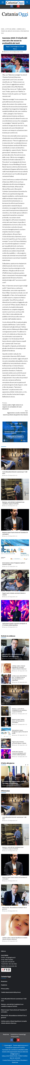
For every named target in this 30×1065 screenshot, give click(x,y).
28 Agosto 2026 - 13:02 (13, 505)
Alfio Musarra (7, 51)
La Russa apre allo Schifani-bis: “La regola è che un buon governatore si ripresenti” (19, 678)
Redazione (6, 475)
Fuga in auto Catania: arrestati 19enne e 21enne (19, 742)
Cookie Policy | (7, 1060)
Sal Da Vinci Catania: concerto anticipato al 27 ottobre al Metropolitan (14, 624)
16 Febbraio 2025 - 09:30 (17, 51)
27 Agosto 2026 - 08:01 (23, 682)
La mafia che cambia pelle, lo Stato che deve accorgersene (14, 782)
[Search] (27, 2)
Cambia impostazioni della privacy (11, 992)
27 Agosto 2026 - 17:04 (13, 566)
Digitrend (14, 1054)
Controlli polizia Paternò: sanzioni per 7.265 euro (13, 999)
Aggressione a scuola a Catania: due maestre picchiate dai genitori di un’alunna (15, 413)
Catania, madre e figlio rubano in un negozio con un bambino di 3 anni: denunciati (12, 406)
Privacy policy (5, 988)
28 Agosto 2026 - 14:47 (13, 475)
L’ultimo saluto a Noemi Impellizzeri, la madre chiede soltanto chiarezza (19, 667)
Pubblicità (4, 985)
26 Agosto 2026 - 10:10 (13, 627)
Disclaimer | (24, 1060)
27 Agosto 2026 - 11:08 (13, 596)
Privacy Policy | (16, 1060)
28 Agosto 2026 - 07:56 (13, 658)
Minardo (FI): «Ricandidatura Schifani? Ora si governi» (12, 655)
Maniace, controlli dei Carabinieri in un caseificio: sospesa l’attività (13, 503)
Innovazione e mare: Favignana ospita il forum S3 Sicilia (20, 732)
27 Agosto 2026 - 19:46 (23, 670)
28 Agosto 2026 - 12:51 (13, 536)
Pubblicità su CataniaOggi (18, 1034)
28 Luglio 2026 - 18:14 (14, 785)
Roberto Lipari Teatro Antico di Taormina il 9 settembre (18, 721)
